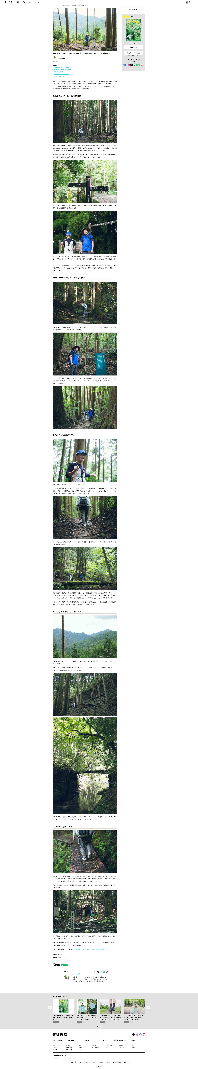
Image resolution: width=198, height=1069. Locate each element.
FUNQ (54, 1045)
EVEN (133, 1045)
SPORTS (71, 1040)
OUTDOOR (61, 1021)
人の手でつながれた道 (59, 76)
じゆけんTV (121, 1047)
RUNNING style (69, 1047)
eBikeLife (55, 1049)
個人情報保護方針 (117, 1062)
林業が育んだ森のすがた (59, 71)
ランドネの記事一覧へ (133, 9)
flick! (106, 1047)
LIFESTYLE (103, 1040)
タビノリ (81, 1049)
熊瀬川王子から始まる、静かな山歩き (62, 69)
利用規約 (108, 1062)
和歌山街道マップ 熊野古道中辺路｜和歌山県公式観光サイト (91, 949)
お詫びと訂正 (126, 1062)
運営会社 (87, 1062)
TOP (54, 5)
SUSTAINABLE (120, 1040)
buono (133, 1047)
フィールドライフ (109, 1045)
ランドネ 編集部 (76, 974)
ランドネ (57, 5)
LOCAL (132, 1040)
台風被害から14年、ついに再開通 (61, 67)
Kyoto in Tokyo (69, 1049)
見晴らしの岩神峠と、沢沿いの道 (61, 74)
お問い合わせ (80, 1062)
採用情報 (101, 1062)
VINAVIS (94, 1045)
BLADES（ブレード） (96, 1047)
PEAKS (80, 1045)
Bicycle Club (55, 1047)
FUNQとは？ (71, 1062)
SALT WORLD (121, 1045)
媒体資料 (94, 1062)
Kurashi (58, 1058)
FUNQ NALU (81, 1047)
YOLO (54, 1058)
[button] (49, 1007)
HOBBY (87, 1040)
